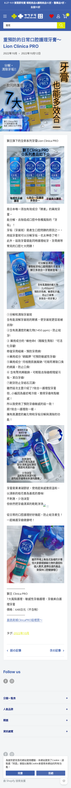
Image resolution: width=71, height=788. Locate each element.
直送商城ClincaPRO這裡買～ (24, 620)
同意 (20, 773)
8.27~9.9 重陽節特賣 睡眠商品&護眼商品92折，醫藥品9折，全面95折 (35, 5)
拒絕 (50, 773)
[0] (65, 16)
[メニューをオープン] (5, 16)
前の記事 (15, 650)
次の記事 (55, 650)
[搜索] (61, 25)
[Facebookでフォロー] (5, 681)
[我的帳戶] (58, 16)
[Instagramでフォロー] (12, 681)
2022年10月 (10, 53)
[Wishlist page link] (51, 16)
